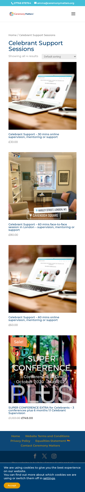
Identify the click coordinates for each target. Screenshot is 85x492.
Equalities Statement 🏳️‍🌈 (52, 441)
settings (49, 478)
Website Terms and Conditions (47, 436)
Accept (12, 485)
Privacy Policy (20, 441)
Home (12, 35)
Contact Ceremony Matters (40, 445)
